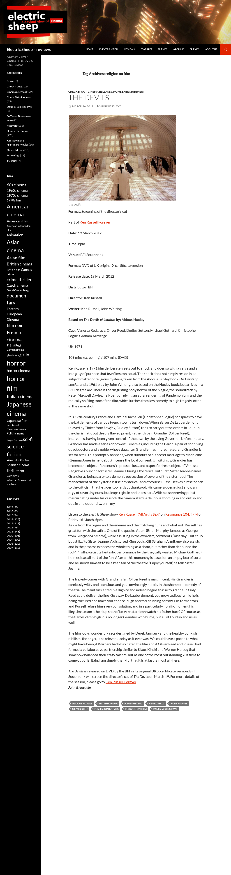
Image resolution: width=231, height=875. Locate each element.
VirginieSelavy (110, 106)
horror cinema (18, 370)
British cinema (108, 703)
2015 (12, 515)
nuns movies (179, 703)
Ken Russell (156, 703)
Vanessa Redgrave (165, 708)
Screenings (13, 155)
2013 (13, 523)
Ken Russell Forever (95, 222)
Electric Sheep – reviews (29, 49)
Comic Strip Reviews (19, 97)
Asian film (16, 257)
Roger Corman (15, 440)
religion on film (136, 708)
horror (16, 363)
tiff (22, 471)
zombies (11, 484)
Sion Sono (25, 460)
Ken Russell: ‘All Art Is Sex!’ (139, 514)
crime (10, 274)
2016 (12, 511)
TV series (12, 160)
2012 (12, 527)
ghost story (13, 355)
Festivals (12, 125)
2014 (13, 519)
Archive (178, 49)
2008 (13, 543)
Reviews (129, 49)
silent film (13, 460)
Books (10, 81)
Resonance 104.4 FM (181, 514)
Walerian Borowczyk (19, 480)
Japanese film (17, 420)
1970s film (14, 200)
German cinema (15, 349)
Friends (194, 49)
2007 (13, 547)
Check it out (77, 91)
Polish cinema (15, 433)
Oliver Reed (80, 708)
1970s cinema (17, 195)
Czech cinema (17, 285)
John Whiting (133, 703)
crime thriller (19, 279)
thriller (13, 470)
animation (15, 235)
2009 (13, 539)
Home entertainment (129, 91)
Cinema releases (100, 91)
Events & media (108, 49)
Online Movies (15, 150)
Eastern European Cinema (14, 314)
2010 (13, 535)
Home (89, 49)
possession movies (106, 708)
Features (146, 49)
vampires (13, 476)
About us (211, 49)
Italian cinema (20, 396)
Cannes (26, 269)
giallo (24, 354)
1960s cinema (17, 190)
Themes (162, 49)
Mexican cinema (16, 429)
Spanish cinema (18, 465)
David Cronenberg (18, 290)
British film (14, 270)
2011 (13, 531)
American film (17, 221)
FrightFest (14, 345)
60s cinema (16, 184)
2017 (12, 507)
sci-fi (28, 439)
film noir (15, 325)
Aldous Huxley (82, 703)
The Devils (88, 97)
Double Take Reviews (19, 106)
